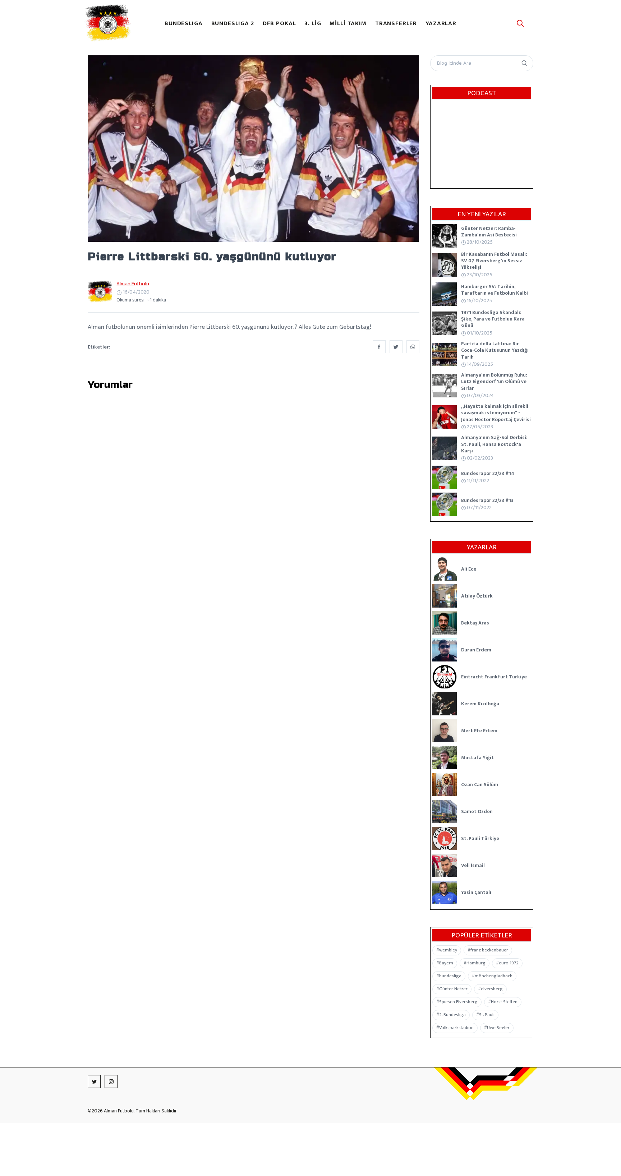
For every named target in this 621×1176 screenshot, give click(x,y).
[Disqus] (253, 491)
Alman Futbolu (132, 283)
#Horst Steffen (503, 1002)
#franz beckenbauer (488, 950)
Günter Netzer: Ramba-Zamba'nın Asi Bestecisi (489, 231)
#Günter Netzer (452, 989)
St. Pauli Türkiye (480, 838)
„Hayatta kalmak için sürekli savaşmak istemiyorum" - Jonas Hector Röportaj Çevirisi (496, 412)
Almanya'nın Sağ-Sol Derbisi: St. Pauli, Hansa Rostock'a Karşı (494, 444)
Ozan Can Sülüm (479, 784)
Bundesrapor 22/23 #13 (487, 500)
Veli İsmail (473, 865)
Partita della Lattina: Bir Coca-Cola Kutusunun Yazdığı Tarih (495, 350)
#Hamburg (475, 963)
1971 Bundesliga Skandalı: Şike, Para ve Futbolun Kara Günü (493, 318)
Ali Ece (468, 569)
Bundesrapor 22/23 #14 (487, 473)
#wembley (446, 950)
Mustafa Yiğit (477, 757)
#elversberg (490, 989)
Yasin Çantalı (476, 892)
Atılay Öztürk (477, 596)
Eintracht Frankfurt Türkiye (494, 677)
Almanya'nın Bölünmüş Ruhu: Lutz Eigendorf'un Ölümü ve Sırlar (494, 381)
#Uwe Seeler (497, 1028)
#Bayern (444, 963)
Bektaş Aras (475, 623)
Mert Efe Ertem (479, 731)
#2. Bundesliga (451, 1015)
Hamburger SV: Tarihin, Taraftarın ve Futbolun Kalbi (494, 289)
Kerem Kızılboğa (480, 704)
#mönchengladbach (492, 976)
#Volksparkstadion (455, 1028)
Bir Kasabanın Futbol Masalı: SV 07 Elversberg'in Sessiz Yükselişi (494, 260)
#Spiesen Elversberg (457, 1002)
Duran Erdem (476, 650)
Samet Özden (477, 811)
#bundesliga (448, 976)
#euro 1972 (507, 963)
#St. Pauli (485, 1015)
